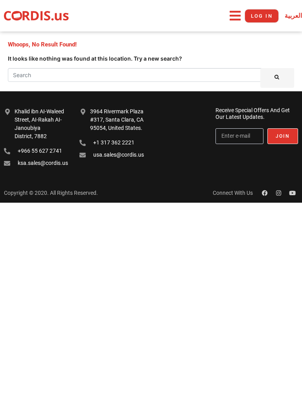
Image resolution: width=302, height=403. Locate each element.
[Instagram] (278, 193)
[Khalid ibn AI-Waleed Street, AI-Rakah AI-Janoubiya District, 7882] (7, 112)
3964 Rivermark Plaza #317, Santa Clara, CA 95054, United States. (117, 119)
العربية (293, 15)
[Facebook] (265, 193)
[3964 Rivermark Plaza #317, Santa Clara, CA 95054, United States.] (83, 112)
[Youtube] (292, 193)
